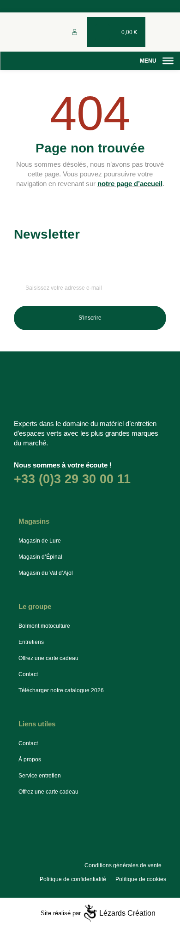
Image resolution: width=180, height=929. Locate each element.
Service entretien (39, 775)
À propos (29, 759)
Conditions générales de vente (123, 865)
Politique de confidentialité (73, 879)
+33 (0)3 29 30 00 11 (72, 479)
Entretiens (31, 642)
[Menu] (168, 61)
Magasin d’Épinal (40, 557)
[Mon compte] (75, 32)
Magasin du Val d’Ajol (45, 573)
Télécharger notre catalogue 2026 (61, 690)
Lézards (127, 913)
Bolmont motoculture (44, 626)
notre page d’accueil (129, 183)
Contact (28, 674)
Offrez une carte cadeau (48, 658)
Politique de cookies (140, 879)
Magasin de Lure (39, 541)
